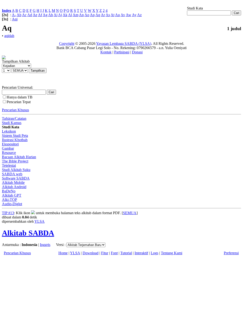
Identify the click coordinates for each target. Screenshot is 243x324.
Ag (45, 15)
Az (139, 15)
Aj (60, 15)
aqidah (9, 36)
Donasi (137, 52)
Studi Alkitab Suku (16, 170)
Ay (134, 15)
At (112, 15)
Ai (55, 15)
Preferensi (231, 253)
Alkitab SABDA (28, 233)
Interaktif (141, 253)
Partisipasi (121, 52)
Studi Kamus (11, 123)
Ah (50, 15)
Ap (92, 15)
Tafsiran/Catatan (14, 118)
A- (14, 15)
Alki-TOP (9, 200)
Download (90, 253)
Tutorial (126, 253)
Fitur (104, 253)
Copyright (66, 44)
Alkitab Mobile (13, 183)
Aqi (15, 19)
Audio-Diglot (12, 204)
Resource (9, 153)
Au (117, 15)
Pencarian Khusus (15, 110)
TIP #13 (8, 213)
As (108, 15)
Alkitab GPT (11, 195)
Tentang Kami (171, 253)
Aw (128, 15)
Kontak (106, 52)
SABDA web (12, 174)
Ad (29, 15)
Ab (19, 15)
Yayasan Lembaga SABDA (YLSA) (123, 44)
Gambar (8, 148)
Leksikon (9, 131)
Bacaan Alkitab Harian (19, 157)
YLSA (39, 221)
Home (63, 253)
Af (40, 15)
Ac (24, 15)
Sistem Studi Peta (15, 136)
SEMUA (129, 213)
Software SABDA (16, 178)
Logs (154, 253)
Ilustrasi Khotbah (15, 140)
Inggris (45, 245)
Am (75, 15)
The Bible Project (15, 161)
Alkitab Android (14, 187)
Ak (65, 15)
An (81, 15)
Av (123, 15)
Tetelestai (9, 165)
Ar (103, 15)
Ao (86, 15)
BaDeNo (8, 191)
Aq (97, 15)
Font (114, 253)
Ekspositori (10, 144)
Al (70, 15)
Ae (35, 15)
